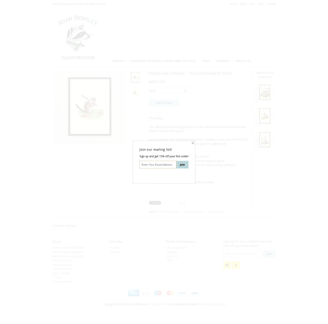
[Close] (193, 143)
